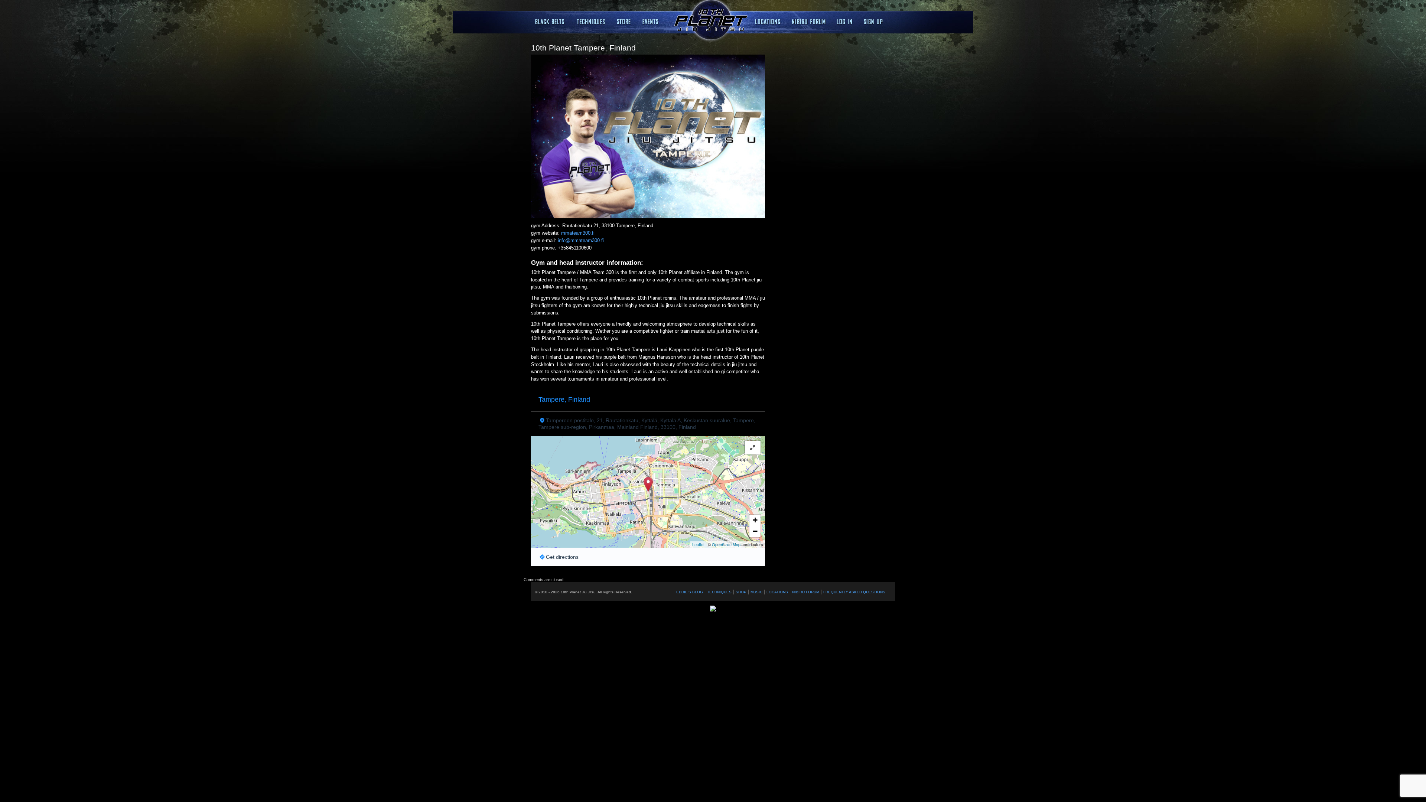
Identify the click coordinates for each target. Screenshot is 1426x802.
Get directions (562, 557)
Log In (845, 22)
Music (756, 592)
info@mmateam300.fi (581, 240)
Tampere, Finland (564, 399)
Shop (741, 592)
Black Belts (550, 22)
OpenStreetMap (726, 544)
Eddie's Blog (689, 592)
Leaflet (698, 544)
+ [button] (755, 520)
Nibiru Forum (809, 22)
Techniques (591, 22)
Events (651, 22)
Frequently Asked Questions (854, 592)
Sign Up (873, 22)
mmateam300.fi (578, 233)
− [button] (755, 531)
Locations (624, 22)
